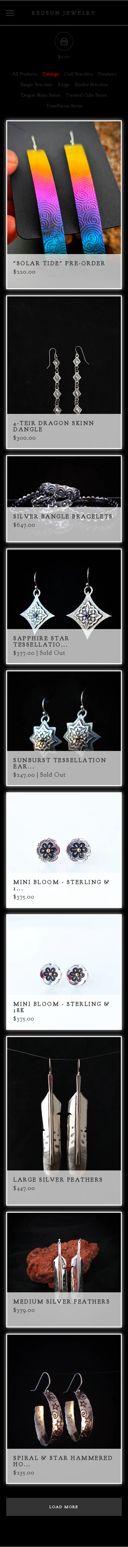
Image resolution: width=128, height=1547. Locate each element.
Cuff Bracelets (78, 74)
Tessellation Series (64, 106)
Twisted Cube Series (86, 95)
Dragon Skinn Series (40, 95)
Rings (63, 84)
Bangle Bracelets (36, 84)
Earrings (51, 74)
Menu (10, 13)
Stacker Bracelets (91, 84)
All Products (24, 74)
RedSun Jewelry (64, 13)
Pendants (107, 74)
